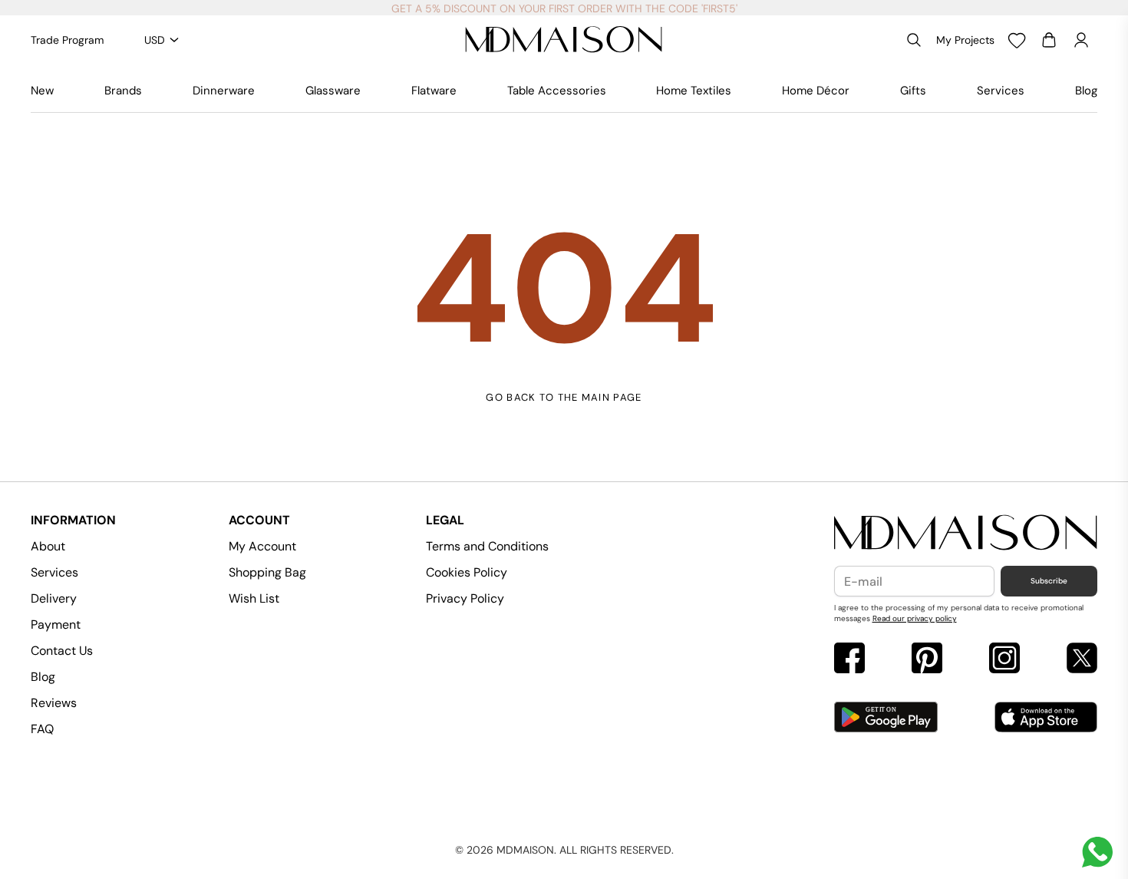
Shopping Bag (267, 572)
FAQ (42, 729)
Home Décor (815, 90)
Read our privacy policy (914, 618)
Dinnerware (224, 90)
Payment (56, 624)
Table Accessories (556, 90)
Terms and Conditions (487, 546)
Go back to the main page (564, 397)
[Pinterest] (927, 660)
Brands (123, 90)
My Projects (965, 40)
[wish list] (1017, 40)
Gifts (913, 90)
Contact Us (62, 651)
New (42, 90)
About (48, 546)
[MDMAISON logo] (966, 533)
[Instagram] (1004, 660)
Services (1000, 90)
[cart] (1049, 40)
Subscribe (1049, 581)
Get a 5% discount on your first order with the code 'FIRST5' (564, 8)
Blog (1086, 90)
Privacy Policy (465, 598)
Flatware (434, 90)
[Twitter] (1082, 660)
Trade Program (67, 40)
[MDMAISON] (564, 40)
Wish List (254, 598)
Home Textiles (693, 90)
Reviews (54, 703)
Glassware (333, 90)
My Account (262, 546)
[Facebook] (849, 660)
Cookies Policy (466, 572)
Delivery (54, 598)
